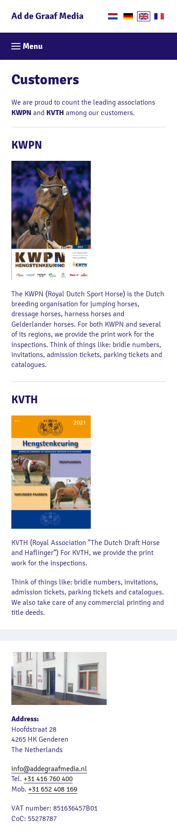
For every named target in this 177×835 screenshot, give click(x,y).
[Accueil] (159, 16)
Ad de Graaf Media (47, 16)
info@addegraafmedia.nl (49, 768)
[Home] (112, 16)
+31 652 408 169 (52, 789)
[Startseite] (128, 16)
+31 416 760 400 (48, 778)
